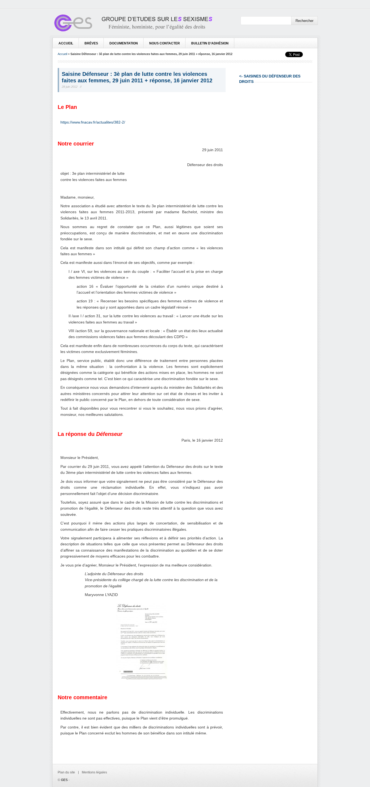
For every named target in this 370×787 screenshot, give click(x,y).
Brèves (91, 43)
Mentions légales (94, 772)
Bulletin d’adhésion (210, 43)
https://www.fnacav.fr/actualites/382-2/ (92, 122)
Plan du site (66, 772)
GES (64, 780)
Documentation (123, 43)
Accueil (66, 43)
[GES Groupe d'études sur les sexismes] (132, 24)
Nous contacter (164, 43)
